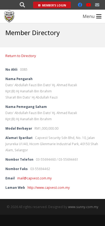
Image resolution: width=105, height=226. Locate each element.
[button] (22, 5)
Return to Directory (20, 55)
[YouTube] (88, 5)
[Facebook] (80, 5)
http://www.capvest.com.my (48, 187)
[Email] (97, 5)
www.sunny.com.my (83, 207)
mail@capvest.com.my (34, 178)
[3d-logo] (9, 16)
